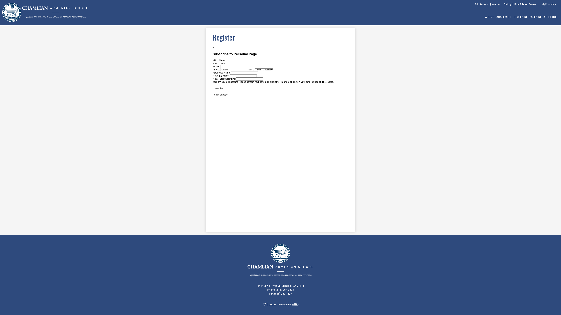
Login (269, 304)
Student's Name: (222, 72)
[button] (489, 17)
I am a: (251, 69)
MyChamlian (549, 4)
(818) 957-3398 (285, 289)
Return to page (220, 94)
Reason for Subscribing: (224, 79)
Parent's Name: (221, 75)
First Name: (219, 60)
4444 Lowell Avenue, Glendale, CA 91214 (280, 285)
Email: (216, 66)
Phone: (216, 69)
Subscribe (218, 88)
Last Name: (219, 63)
